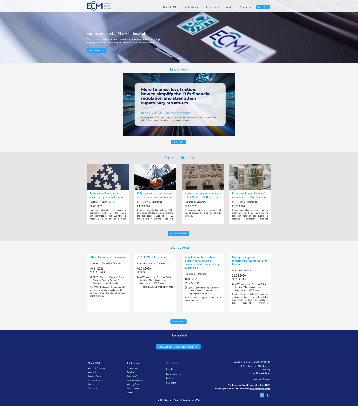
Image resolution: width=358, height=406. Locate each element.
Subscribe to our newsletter (178, 346)
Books (129, 392)
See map (266, 369)
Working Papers (133, 384)
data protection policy (260, 388)
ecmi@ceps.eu (264, 379)
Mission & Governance (97, 368)
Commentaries (133, 368)
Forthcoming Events (174, 374)
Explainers (131, 372)
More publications (178, 233)
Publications (191, 7)
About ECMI (169, 7)
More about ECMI (96, 50)
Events (229, 7)
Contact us (92, 388)
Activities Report (95, 380)
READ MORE (178, 142)
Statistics (245, 7)
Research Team (94, 376)
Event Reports (133, 388)
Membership (93, 372)
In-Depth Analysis (134, 380)
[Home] (99, 5)
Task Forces (212, 7)
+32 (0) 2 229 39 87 (261, 373)
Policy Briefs (132, 376)
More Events (178, 321)
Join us (91, 384)
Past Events (171, 378)
